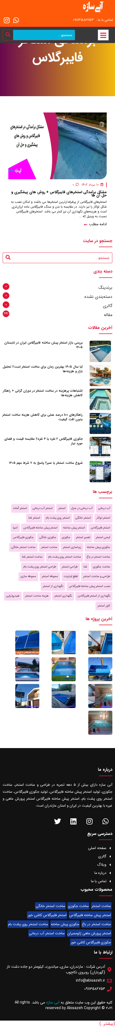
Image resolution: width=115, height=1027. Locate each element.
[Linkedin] (73, 821)
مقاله (108, 315)
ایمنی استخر (103, 537)
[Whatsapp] (16, 20)
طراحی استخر (70, 567)
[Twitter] (57, 821)
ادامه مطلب (97, 224)
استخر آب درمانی (43, 508)
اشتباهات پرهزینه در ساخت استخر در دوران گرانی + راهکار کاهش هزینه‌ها (43, 393)
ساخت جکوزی (101, 567)
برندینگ (105, 287)
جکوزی (66, 537)
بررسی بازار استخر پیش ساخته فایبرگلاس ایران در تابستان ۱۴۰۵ (43, 345)
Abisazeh (75, 1008)
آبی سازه (53, 1002)
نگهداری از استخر (53, 586)
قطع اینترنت (71, 576)
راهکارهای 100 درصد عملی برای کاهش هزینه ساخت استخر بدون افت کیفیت (42, 417)
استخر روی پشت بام (58, 518)
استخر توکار (103, 518)
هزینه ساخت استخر (37, 596)
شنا (85, 567)
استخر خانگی (83, 518)
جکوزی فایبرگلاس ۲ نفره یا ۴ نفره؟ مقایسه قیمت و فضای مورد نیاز (43, 441)
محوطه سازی (28, 576)
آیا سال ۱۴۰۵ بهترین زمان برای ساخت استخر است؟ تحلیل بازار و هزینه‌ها (43, 369)
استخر (62, 508)
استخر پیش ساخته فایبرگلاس (40, 528)
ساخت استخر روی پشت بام (64, 557)
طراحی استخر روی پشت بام (39, 567)
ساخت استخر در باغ (98, 557)
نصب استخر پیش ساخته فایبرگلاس (89, 586)
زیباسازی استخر (72, 547)
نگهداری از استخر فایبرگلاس (94, 596)
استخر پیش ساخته (74, 528)
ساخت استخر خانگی (23, 547)
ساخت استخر (49, 547)
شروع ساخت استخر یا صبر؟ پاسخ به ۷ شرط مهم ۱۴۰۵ (46, 462)
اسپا (15, 528)
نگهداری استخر (63, 596)
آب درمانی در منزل (82, 508)
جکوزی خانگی (47, 537)
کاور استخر (104, 606)
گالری (107, 305)
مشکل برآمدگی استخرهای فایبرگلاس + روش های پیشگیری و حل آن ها (59, 193)
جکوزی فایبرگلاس (23, 537)
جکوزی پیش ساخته (98, 547)
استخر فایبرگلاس (100, 528)
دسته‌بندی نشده (98, 296)
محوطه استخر (50, 576)
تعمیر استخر (83, 537)
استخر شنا (34, 518)
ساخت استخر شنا (32, 557)
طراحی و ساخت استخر (96, 576)
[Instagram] (6, 20)
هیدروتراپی (13, 596)
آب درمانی (104, 508)
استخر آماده (20, 508)
